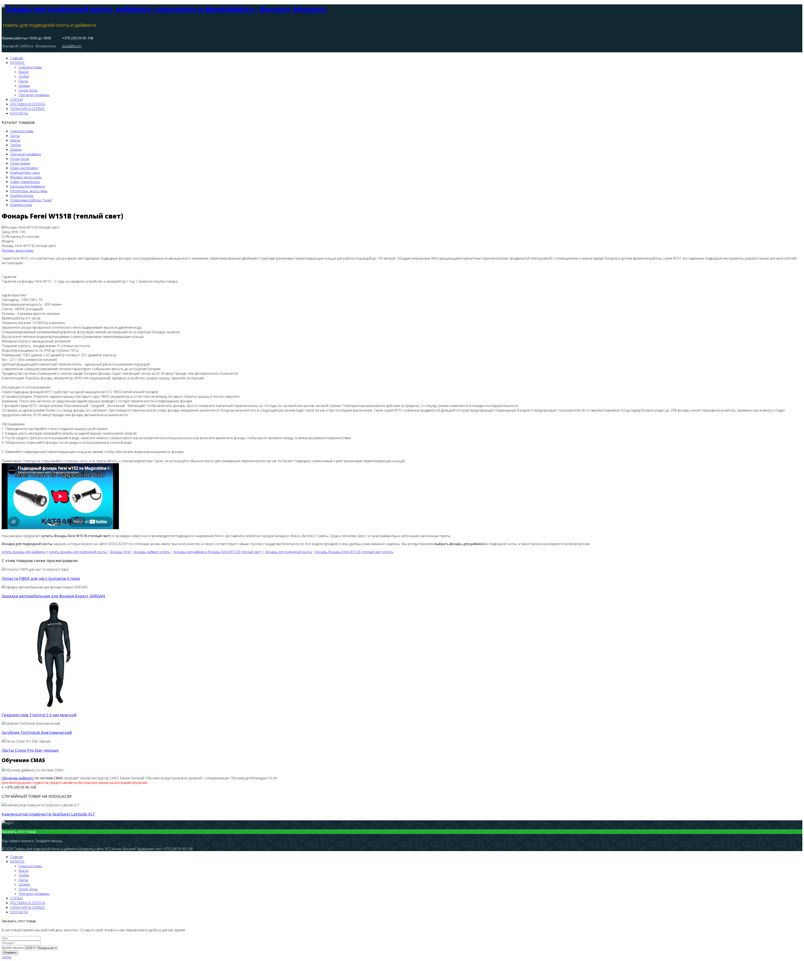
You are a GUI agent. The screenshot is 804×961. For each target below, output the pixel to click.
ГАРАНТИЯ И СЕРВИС (27, 108)
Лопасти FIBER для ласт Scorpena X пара (41, 578)
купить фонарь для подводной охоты (78, 551)
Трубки (23, 76)
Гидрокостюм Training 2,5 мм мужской (39, 714)
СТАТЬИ (16, 99)
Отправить (10, 952)
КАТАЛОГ (17, 62)
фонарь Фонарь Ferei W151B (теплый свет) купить (354, 551)
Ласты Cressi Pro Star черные (30, 750)
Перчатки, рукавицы (33, 95)
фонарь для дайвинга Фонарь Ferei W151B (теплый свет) (218, 551)
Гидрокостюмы (30, 67)
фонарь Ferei (120, 551)
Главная (16, 58)
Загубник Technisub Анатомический (37, 732)
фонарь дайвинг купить (152, 551)
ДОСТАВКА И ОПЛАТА (27, 104)
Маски (23, 71)
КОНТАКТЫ (19, 113)
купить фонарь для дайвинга (24, 551)
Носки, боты (27, 90)
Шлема (24, 85)
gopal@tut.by (71, 46)
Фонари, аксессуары (17, 250)
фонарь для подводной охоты (288, 551)
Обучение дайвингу (18, 778)
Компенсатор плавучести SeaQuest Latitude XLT (48, 814)
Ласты (23, 81)
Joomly (7, 957)
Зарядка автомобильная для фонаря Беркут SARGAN (53, 595)
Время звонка (12, 947)
